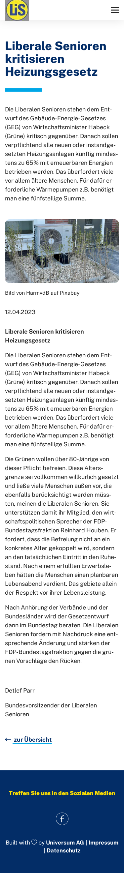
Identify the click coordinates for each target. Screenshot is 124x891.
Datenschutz (63, 850)
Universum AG (65, 842)
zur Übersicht (32, 739)
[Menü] (115, 10)
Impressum (103, 843)
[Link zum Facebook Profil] (62, 819)
